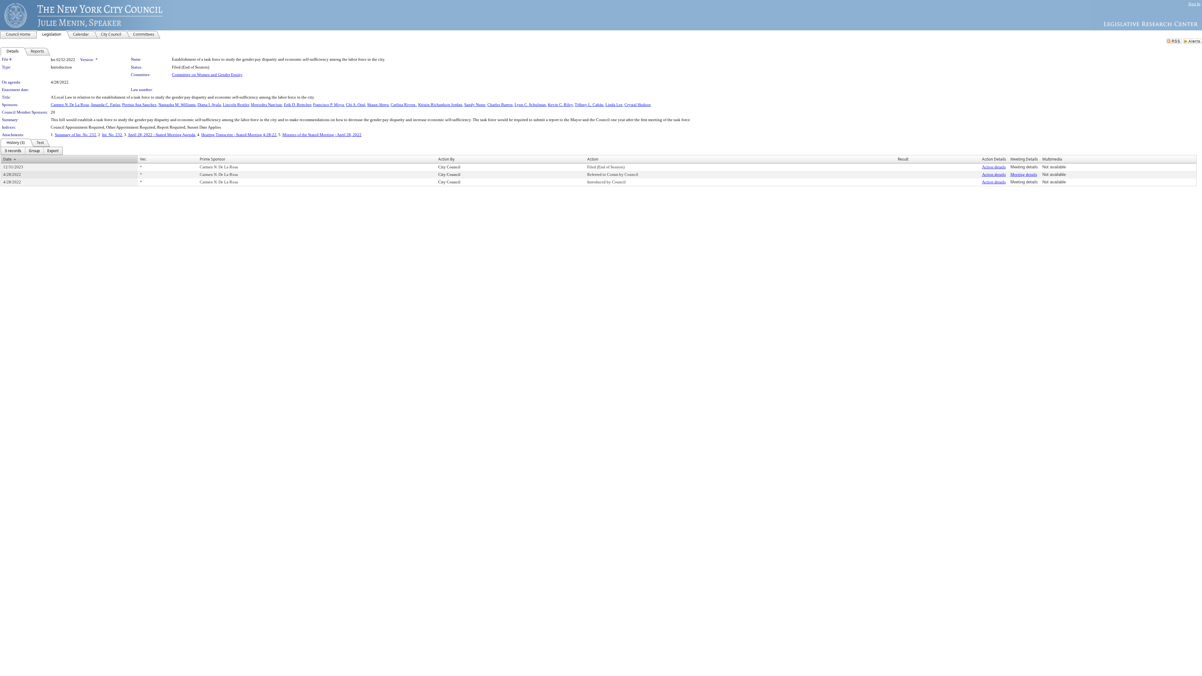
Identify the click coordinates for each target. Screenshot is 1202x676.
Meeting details (1023, 174)
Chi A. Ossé (355, 104)
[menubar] (32, 151)
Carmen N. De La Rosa (70, 104)
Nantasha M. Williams (177, 104)
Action (592, 159)
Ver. (143, 159)
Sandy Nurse (474, 104)
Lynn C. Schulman (530, 104)
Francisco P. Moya (328, 104)
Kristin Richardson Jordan (440, 104)
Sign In (1194, 4)
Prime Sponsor (212, 159)
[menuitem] (13, 151)
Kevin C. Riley (560, 104)
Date (7, 159)
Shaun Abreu (378, 104)
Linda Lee (614, 104)
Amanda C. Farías (105, 104)
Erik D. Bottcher (297, 104)
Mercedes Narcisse (266, 104)
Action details (994, 167)
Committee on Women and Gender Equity (207, 74)
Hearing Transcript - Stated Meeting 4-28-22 (238, 134)
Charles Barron (500, 104)
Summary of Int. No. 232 (75, 134)
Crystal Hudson (637, 104)
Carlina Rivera (403, 104)
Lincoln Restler (236, 104)
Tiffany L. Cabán (589, 104)
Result (903, 159)
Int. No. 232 (112, 134)
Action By (446, 159)
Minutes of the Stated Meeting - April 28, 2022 (322, 134)
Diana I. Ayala (209, 104)
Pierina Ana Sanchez (139, 104)
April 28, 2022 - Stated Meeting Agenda (161, 134)
